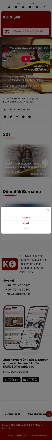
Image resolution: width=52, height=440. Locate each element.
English (26, 218)
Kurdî (26, 228)
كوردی (26, 223)
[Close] (47, 210)
